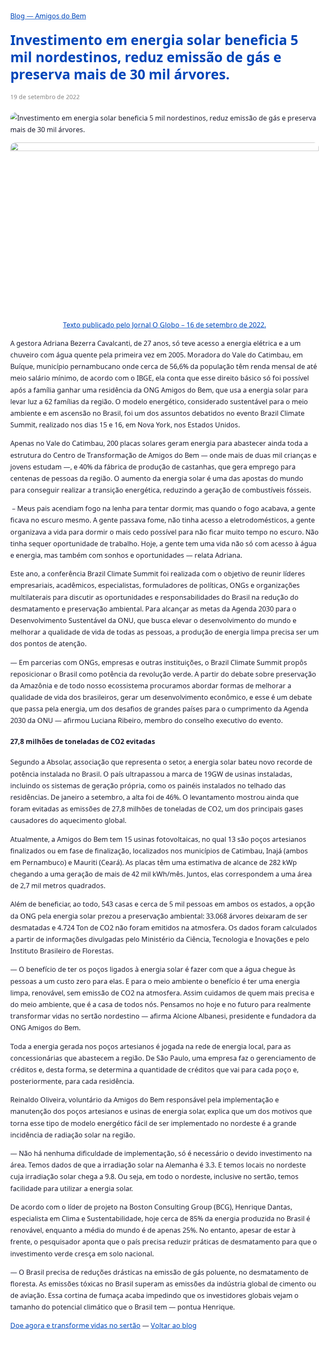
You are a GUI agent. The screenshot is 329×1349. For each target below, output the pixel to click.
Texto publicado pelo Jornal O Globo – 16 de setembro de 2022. (164, 325)
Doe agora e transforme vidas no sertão (75, 1325)
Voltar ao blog (174, 1325)
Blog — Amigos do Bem (48, 16)
